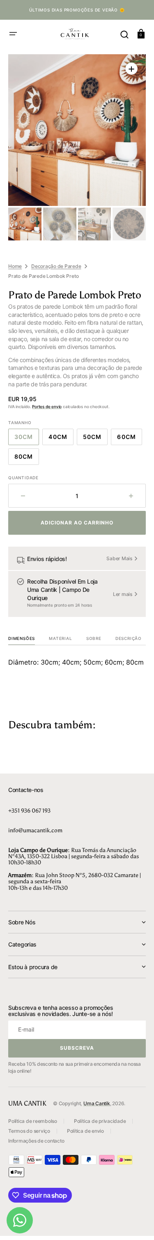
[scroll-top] (136, 1222)
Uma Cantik (96, 1103)
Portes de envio (47, 406)
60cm (129, 438)
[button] (13, 34)
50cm (95, 438)
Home (15, 266)
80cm (26, 458)
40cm (60, 438)
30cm (26, 438)
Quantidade (23, 477)
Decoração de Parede (56, 266)
